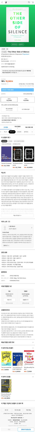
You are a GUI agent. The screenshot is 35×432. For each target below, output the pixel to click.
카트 (33, 2)
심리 (21, 256)
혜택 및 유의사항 (9, 303)
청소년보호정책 (24, 420)
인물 (14, 260)
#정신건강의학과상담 (6, 144)
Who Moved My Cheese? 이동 (29, 361)
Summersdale (5, 61)
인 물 (14, 258)
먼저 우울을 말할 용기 (10, 64)
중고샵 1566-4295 (27, 413)
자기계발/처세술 (17, 264)
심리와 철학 (15, 256)
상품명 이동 (6, 157)
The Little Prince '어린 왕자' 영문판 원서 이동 (18, 362)
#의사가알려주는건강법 (19, 141)
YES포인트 (4, 84)
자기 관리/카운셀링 (28, 262)
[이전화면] (2, 2)
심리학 (24, 256)
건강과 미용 (20, 262)
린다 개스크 (4, 59)
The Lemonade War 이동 (6, 361)
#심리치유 (4, 141)
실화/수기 (19, 258)
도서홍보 (16, 423)
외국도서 (4, 256)
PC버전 (11, 421)
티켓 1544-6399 (18, 413)
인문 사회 (9, 256)
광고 (20, 423)
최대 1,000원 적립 (27, 94)
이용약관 (9, 420)
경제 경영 (9, 264)
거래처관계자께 (22, 421)
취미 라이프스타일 (11, 262)
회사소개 (16, 421)
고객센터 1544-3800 (8, 413)
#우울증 (10, 141)
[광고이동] (29, 2)
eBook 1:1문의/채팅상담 (17, 415)
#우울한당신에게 (16, 144)
